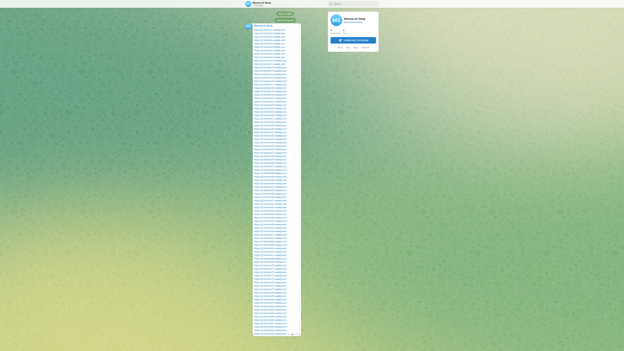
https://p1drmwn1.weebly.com (269, 30)
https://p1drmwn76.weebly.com (270, 286)
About (340, 47)
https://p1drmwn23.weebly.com (270, 105)
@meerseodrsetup (353, 22)
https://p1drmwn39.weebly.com (270, 159)
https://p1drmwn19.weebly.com (270, 91)
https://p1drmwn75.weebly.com (270, 282)
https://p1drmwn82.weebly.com (270, 306)
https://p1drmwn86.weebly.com (270, 320)
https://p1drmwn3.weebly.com (269, 36)
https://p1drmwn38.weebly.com (270, 156)
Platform (365, 47)
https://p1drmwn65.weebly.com (270, 248)
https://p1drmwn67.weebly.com (270, 255)
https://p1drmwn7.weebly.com (269, 50)
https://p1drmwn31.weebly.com (270, 132)
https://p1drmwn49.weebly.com (270, 193)
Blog (348, 47)
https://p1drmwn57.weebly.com (270, 221)
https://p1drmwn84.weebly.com (270, 313)
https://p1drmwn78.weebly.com (270, 292)
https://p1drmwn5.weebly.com (269, 43)
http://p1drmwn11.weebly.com (269, 64)
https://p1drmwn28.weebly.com (270, 122)
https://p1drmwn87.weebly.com (270, 323)
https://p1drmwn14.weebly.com (270, 74)
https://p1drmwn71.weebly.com (270, 268)
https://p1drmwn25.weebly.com (270, 111)
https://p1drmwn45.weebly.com (270, 180)
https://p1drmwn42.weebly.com (270, 170)
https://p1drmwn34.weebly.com (270, 142)
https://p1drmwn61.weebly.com (270, 234)
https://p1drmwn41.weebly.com (270, 166)
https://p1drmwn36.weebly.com (270, 149)
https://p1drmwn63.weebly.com (270, 241)
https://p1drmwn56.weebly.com (270, 217)
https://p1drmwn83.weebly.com (270, 309)
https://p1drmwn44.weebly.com (270, 176)
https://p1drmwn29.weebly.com (270, 125)
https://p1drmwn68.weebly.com (270, 258)
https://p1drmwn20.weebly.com (270, 94)
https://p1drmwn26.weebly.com (270, 115)
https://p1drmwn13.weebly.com (270, 71)
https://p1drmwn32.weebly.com (270, 135)
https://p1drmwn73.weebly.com (270, 275)
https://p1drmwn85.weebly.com (270, 316)
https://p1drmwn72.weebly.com (270, 272)
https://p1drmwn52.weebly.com (270, 204)
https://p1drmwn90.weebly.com (270, 333)
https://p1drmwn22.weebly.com (270, 101)
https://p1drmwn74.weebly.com (270, 279)
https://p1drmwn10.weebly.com (270, 60)
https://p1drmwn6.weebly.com (269, 47)
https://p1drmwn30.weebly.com (270, 129)
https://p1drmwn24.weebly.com (270, 108)
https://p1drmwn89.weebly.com (270, 330)
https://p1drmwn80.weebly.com (270, 299)
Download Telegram (356, 40)
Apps (355, 47)
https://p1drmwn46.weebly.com (270, 183)
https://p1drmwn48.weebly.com (270, 190)
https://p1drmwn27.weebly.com (270, 118)
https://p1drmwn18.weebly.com (270, 88)
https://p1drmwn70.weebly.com (270, 265)
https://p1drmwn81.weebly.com (270, 303)
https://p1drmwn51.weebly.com (270, 200)
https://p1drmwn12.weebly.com (270, 67)
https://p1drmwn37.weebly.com (270, 152)
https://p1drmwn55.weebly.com (270, 214)
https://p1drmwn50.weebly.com (270, 197)
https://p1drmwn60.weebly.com (270, 231)
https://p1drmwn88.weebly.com (270, 326)
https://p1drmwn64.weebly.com (270, 245)
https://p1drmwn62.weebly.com (270, 238)
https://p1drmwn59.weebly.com (270, 228)
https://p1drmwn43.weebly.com (270, 173)
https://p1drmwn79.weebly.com (270, 296)
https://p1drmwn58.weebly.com (270, 224)
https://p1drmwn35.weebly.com (270, 146)
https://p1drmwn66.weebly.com (270, 251)
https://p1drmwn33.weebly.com (270, 139)
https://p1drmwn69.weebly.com (270, 262)
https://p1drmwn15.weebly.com (270, 77)
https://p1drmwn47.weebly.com (270, 187)
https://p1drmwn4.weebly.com (269, 40)
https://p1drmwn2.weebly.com (269, 33)
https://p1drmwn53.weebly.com (270, 207)
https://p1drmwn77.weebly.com (270, 289)
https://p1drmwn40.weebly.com (270, 163)
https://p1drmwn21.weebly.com (270, 98)
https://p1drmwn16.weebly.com (270, 81)
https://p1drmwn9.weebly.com (269, 57)
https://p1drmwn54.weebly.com (270, 210)
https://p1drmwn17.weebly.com (270, 84)
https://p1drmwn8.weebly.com (269, 53)
